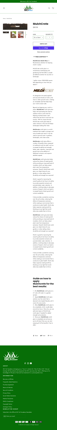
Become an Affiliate (8, 379)
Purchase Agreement (8, 385)
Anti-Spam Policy (7, 407)
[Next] (26, 34)
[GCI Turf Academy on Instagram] (28, 363)
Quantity (49, 34)
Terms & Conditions (8, 390)
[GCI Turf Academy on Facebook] (25, 363)
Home (4, 18)
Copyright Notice (7, 404)
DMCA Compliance (8, 401)
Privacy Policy (6, 393)
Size (34, 34)
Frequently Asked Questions (10, 382)
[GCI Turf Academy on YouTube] (31, 363)
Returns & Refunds (8, 387)
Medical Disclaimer (8, 398)
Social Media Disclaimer (9, 396)
